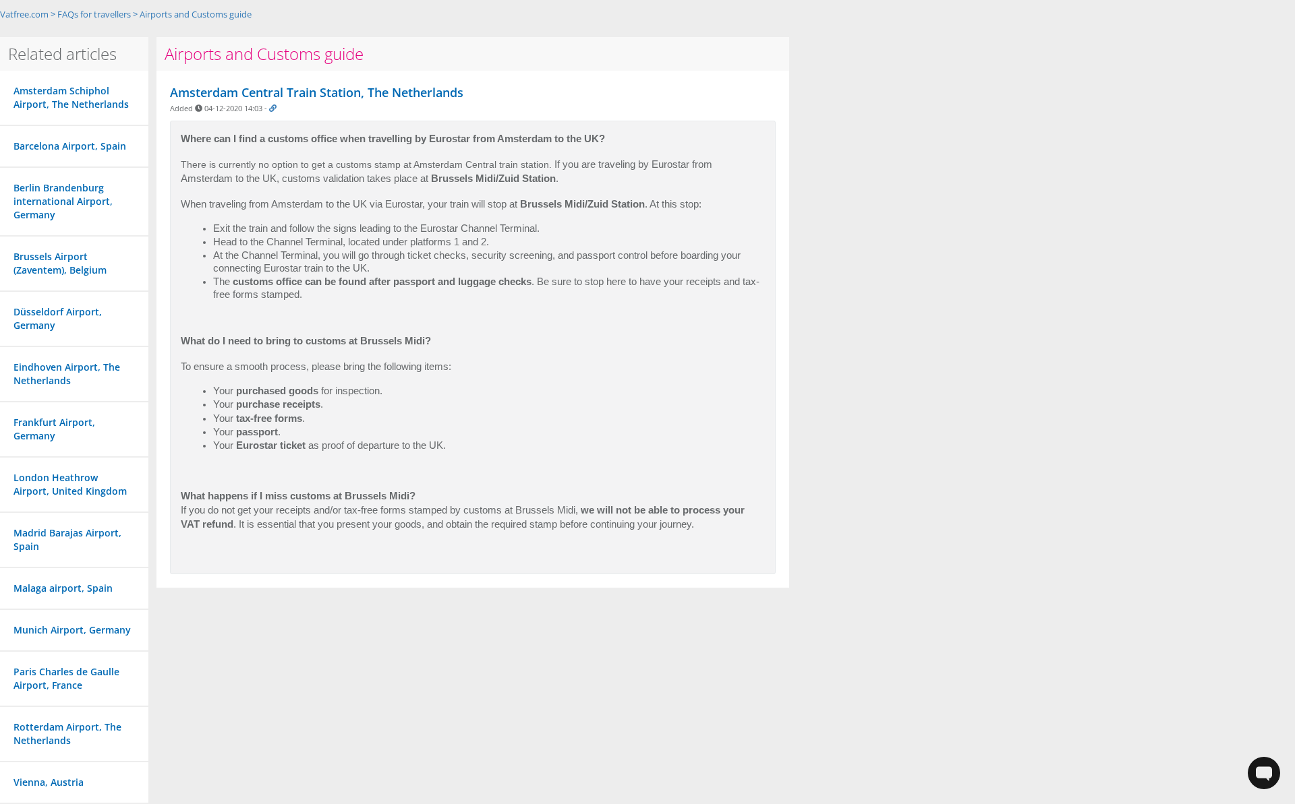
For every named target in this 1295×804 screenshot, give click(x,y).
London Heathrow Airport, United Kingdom (70, 484)
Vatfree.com (24, 14)
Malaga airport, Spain (63, 588)
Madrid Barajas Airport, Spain (67, 539)
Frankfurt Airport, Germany (54, 429)
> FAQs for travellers (91, 14)
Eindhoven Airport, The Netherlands (66, 374)
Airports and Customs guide (264, 53)
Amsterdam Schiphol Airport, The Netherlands (71, 97)
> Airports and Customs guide (192, 14)
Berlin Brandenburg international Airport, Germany (63, 201)
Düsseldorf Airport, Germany (57, 318)
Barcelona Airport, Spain (69, 146)
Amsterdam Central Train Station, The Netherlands (316, 92)
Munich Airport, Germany (72, 629)
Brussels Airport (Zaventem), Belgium (60, 263)
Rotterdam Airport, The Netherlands (67, 733)
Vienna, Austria (48, 782)
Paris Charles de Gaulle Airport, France (66, 678)
